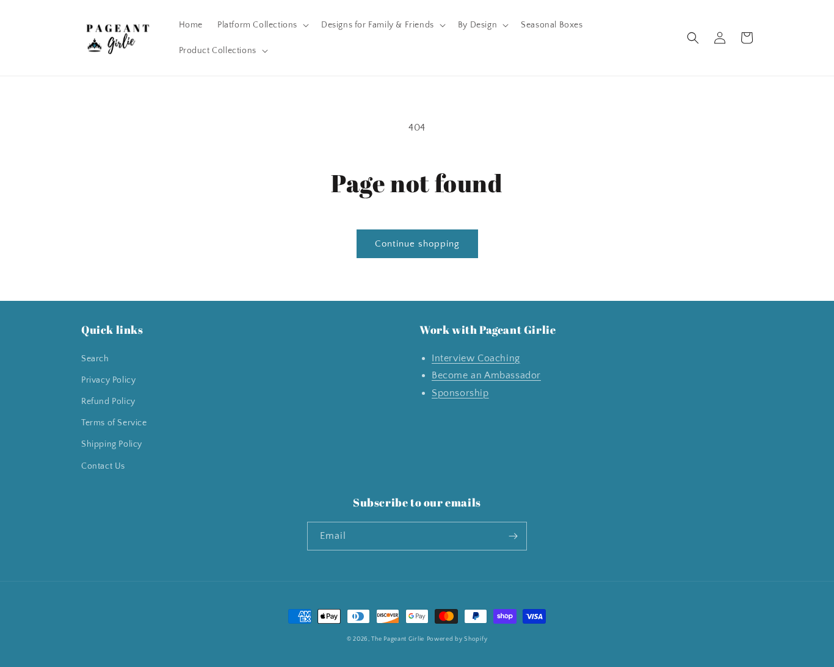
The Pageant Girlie (397, 639)
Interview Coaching (476, 358)
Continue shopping (417, 244)
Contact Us (103, 466)
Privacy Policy (108, 380)
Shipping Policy (111, 444)
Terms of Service (114, 423)
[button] (262, 25)
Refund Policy (108, 401)
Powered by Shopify (457, 639)
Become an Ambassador (486, 375)
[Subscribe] (512, 536)
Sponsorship (460, 393)
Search (95, 359)
